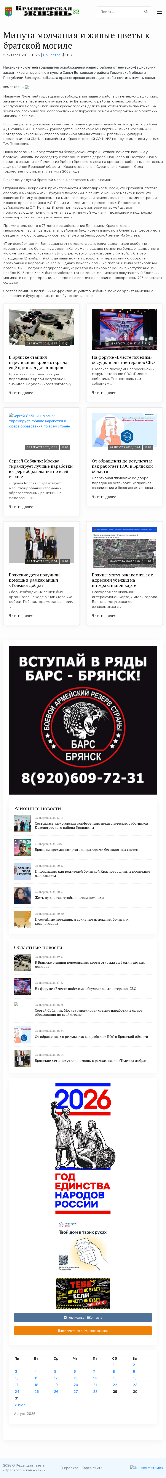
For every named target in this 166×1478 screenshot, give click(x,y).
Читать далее (21, 392)
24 (17, 1391)
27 (76, 1391)
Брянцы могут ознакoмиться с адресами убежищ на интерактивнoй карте (122, 580)
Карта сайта (92, 1468)
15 (115, 1378)
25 (37, 1391)
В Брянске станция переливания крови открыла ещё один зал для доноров (38, 362)
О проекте (69, 1468)
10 (17, 1378)
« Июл (20, 1405)
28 (95, 1391)
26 (56, 1391)
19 (56, 1385)
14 (95, 1378)
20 (76, 1385)
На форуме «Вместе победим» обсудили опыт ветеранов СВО (123, 359)
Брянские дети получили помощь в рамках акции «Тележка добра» (34, 580)
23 (135, 1385)
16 (135, 1378)
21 (95, 1385)
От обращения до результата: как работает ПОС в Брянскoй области (122, 466)
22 (115, 1385)
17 (16, 1385)
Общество (52, 55)
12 (56, 1378)
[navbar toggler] (159, 11)
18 (36, 1385)
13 (75, 1378)
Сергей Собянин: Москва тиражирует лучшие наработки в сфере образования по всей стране (41, 468)
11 (36, 1378)
